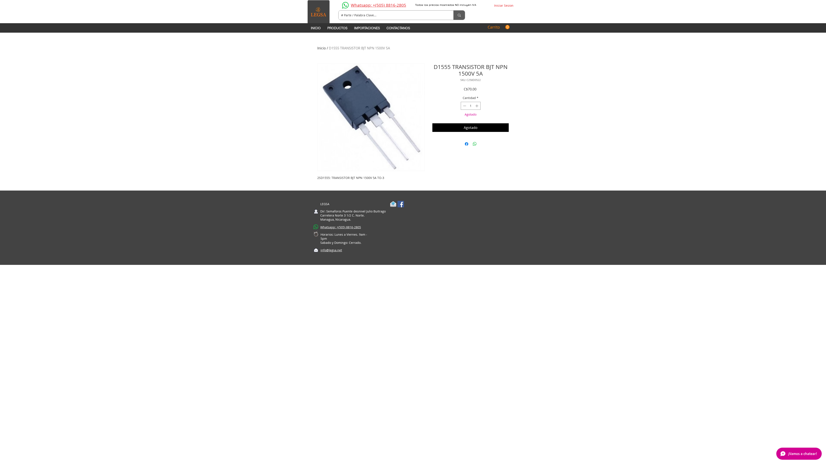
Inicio (321, 48)
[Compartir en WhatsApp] (474, 144)
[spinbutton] (471, 106)
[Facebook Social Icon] (401, 204)
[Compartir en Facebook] (466, 144)
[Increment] (477, 106)
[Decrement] (464, 106)
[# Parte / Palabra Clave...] (459, 15)
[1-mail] (393, 204)
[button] (499, 27)
